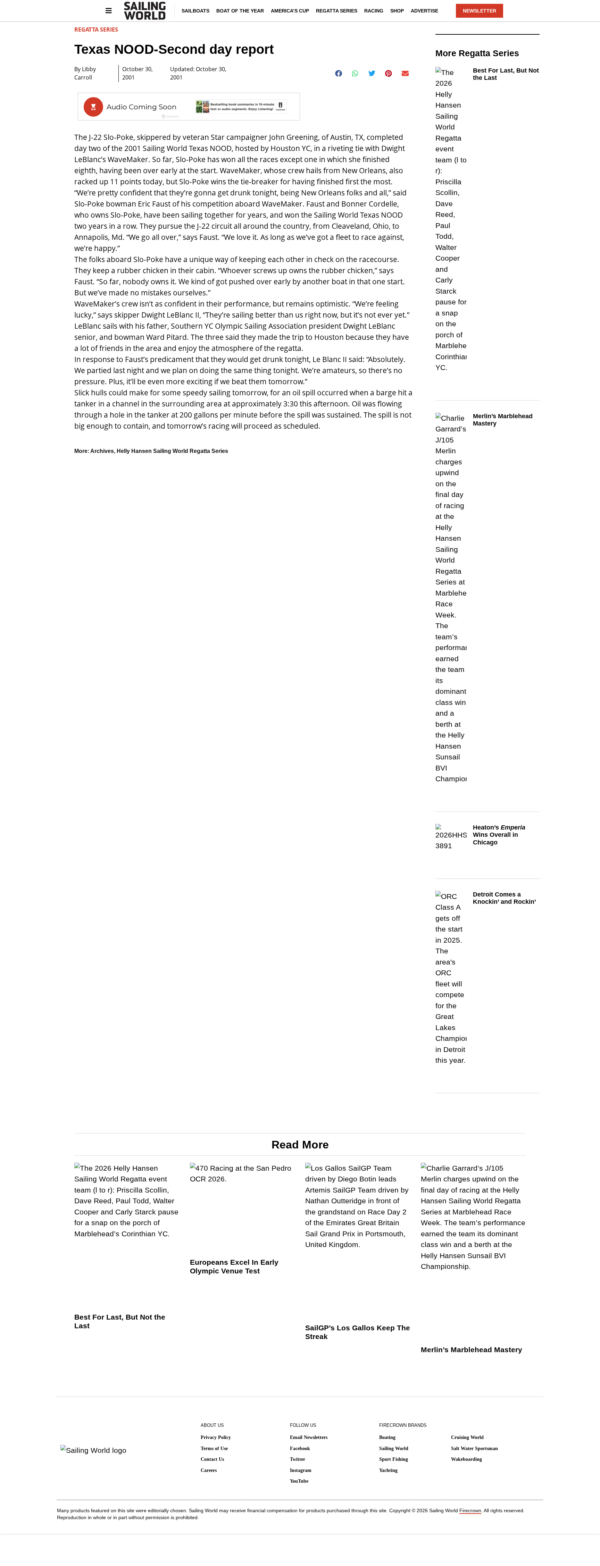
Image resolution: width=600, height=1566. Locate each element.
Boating (387, 1437)
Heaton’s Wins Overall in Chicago (499, 835)
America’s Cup (290, 11)
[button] (338, 73)
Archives (102, 451)
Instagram (300, 1470)
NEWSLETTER (479, 11)
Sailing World (393, 1448)
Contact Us (212, 1459)
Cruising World (467, 1437)
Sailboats (195, 11)
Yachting (388, 1470)
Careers (209, 1470)
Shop (397, 11)
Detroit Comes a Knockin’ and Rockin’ (504, 898)
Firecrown (470, 1510)
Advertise (424, 11)
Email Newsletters (308, 1437)
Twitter (297, 1459)
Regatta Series (336, 11)
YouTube (299, 1481)
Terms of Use (214, 1448)
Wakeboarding (466, 1459)
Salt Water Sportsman (474, 1448)
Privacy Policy (216, 1437)
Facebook (300, 1448)
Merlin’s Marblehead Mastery (471, 1350)
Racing (373, 11)
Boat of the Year (240, 11)
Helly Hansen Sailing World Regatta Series (172, 451)
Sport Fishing (393, 1459)
